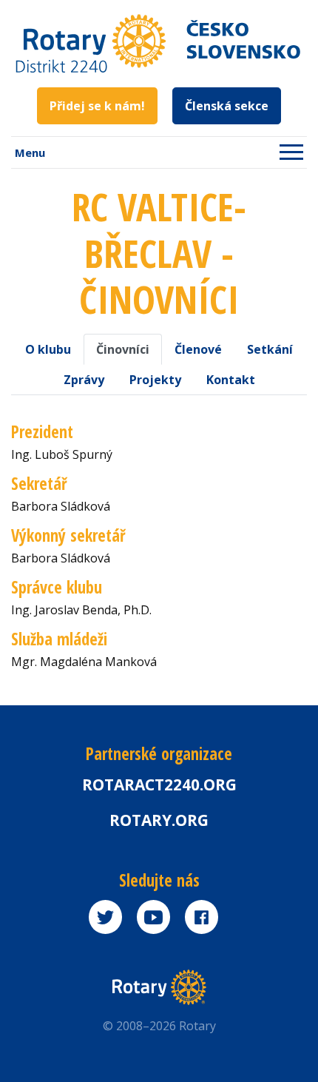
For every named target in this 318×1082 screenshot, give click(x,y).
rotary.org (159, 820)
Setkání (270, 349)
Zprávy (84, 380)
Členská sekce (226, 106)
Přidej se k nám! (97, 106)
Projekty (155, 380)
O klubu (48, 349)
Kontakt (230, 380)
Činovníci (122, 349)
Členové (198, 349)
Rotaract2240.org (159, 784)
